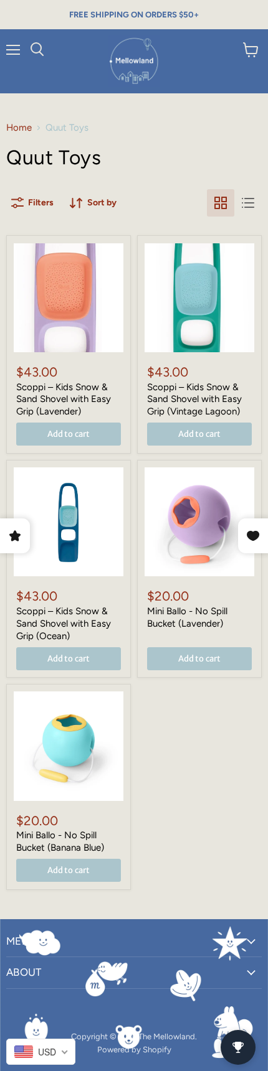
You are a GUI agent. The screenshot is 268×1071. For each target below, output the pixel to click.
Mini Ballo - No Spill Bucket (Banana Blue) (60, 841)
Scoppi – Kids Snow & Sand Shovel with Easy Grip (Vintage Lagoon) (194, 399)
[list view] (248, 203)
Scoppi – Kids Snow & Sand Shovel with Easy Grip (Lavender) (63, 399)
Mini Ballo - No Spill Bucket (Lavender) (187, 617)
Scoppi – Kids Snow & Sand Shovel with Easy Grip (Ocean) (63, 623)
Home (19, 128)
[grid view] (220, 203)
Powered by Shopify (134, 1049)
